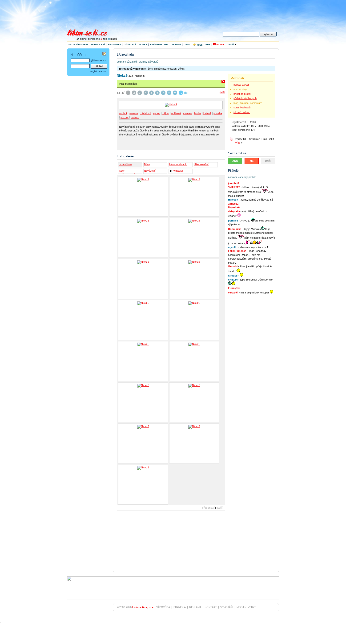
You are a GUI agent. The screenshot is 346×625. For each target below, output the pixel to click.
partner (135, 117)
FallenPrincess (237, 250)
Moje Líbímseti (78, 44)
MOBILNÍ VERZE (246, 607)
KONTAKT (211, 607)
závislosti (145, 113)
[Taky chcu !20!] (194, 443)
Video (220, 44)
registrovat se (98, 71)
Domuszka (234, 229)
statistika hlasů (241, 107)
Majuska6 (234, 207)
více (237, 142)
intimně (207, 113)
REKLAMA (195, 607)
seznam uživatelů (127, 61)
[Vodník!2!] (143, 320)
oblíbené (176, 113)
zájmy (165, 113)
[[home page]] (90, 32)
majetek (187, 113)
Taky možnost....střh (127, 171)
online (81, 38)
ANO (235, 160)
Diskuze (176, 44)
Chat (187, 44)
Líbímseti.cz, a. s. (143, 607)
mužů (112, 38)
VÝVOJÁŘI (226, 607)
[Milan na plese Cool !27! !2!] (143, 443)
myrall (232, 247)
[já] (143, 197)
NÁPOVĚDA (163, 607)
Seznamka (114, 44)
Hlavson (233, 199)
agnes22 (233, 203)
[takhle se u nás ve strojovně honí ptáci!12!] (194, 320)
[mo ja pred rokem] (194, 197)
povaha (217, 113)
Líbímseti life (159, 44)
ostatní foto (125, 164)
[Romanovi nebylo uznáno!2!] (143, 361)
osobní (123, 113)
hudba (197, 113)
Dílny (147, 164)
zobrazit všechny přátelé (242, 177)
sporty (156, 113)
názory (125, 117)
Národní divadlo (178, 164)
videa (178, 170)
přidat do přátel (241, 93)
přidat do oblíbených (245, 98)
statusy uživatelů (148, 61)
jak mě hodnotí (241, 112)
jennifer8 (233, 183)
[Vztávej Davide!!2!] (194, 361)
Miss (199, 45)
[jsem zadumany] (143, 238)
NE (251, 160)
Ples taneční (201, 164)
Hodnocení (98, 44)
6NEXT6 (233, 279)
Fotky (143, 44)
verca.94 (233, 292)
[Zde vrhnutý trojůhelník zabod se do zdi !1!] (194, 402)
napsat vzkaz (241, 84)
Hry (207, 44)
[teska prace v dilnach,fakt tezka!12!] (143, 279)
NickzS (122, 75)
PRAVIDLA (179, 607)
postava (133, 113)
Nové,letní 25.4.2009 (150, 171)
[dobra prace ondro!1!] (194, 279)
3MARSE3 (234, 187)
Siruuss (232, 275)
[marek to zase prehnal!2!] (194, 238)
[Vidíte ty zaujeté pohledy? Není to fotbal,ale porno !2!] (143, 485)
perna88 (233, 220)
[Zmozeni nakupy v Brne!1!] (143, 402)
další (222, 92)
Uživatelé (130, 44)
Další (230, 44)
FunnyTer (234, 288)
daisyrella (234, 211)
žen (104, 38)
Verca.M (232, 266)
